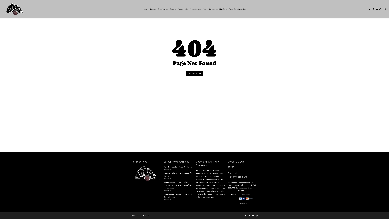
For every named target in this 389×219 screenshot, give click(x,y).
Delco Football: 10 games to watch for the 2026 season (178, 195)
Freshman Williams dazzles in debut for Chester (178, 174)
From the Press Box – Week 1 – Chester (178, 167)
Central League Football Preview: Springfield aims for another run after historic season (177, 185)
